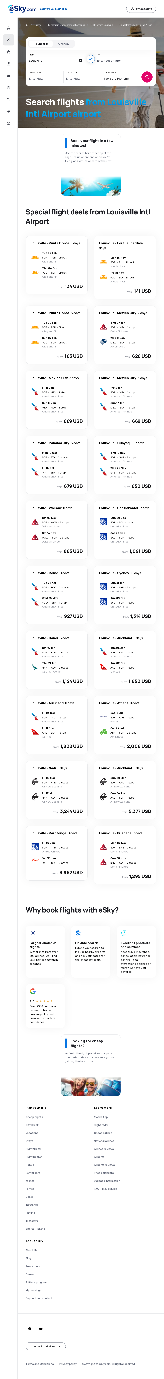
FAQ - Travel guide (105, 1189)
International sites (42, 1346)
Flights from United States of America (66, 24)
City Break (32, 1125)
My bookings (33, 1290)
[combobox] (52, 60)
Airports (99, 1157)
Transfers (32, 1220)
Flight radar (101, 1125)
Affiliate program (36, 1282)
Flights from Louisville (102, 24)
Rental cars (33, 1173)
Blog (28, 1258)
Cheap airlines (103, 1133)
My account (144, 9)
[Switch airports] (91, 59)
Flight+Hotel (33, 1149)
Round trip (41, 43)
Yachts (30, 1181)
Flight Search (34, 1157)
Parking (30, 1212)
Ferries (30, 1189)
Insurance (32, 1204)
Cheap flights (34, 1117)
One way (63, 43)
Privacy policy (68, 1364)
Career (30, 1274)
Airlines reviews (104, 1149)
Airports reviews (104, 1165)
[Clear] (80, 60)
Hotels (30, 1165)
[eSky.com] (27, 25)
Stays (29, 1141)
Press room (33, 1266)
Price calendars (104, 1173)
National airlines (104, 1141)
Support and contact (39, 1298)
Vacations (32, 1133)
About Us (31, 1250)
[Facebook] (30, 1329)
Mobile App (101, 1117)
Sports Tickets (35, 1228)
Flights (37, 24)
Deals (29, 1196)
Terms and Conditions (40, 1364)
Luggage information (107, 1181)
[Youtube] (41, 1329)
